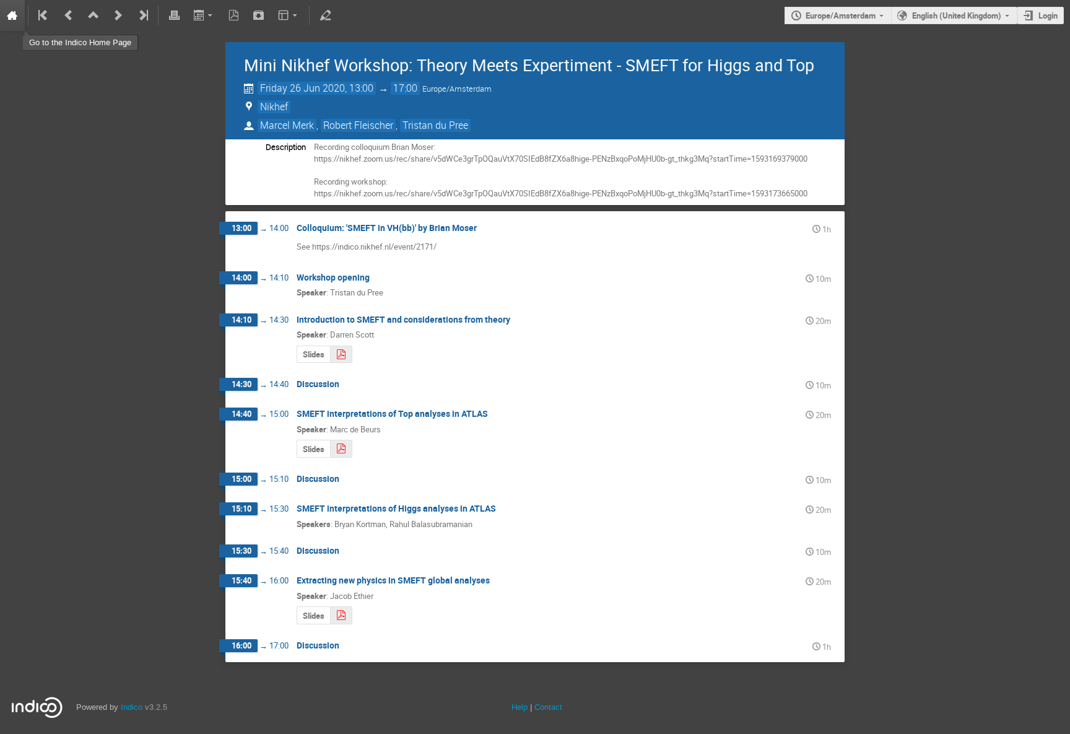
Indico (131, 707)
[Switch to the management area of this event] (325, 15)
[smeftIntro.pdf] (341, 355)
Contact (548, 707)
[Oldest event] (44, 15)
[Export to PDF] (234, 15)
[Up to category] (93, 15)
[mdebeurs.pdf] (341, 449)
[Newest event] (142, 15)
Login (1048, 15)
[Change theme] (289, 15)
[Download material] (258, 15)
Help (519, 707)
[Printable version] (174, 15)
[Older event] (68, 15)
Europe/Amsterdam (841, 15)
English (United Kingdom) (956, 15)
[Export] (204, 15)
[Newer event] (118, 15)
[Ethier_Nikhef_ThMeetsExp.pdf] (341, 615)
